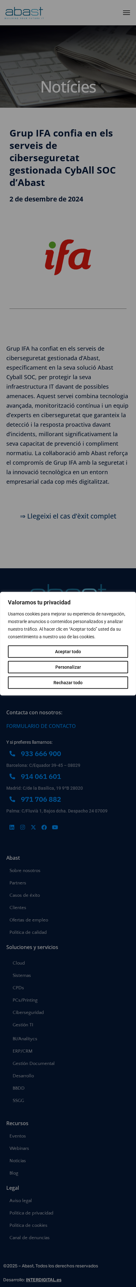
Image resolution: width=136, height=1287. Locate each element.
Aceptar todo (68, 651)
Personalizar (68, 666)
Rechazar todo (68, 682)
